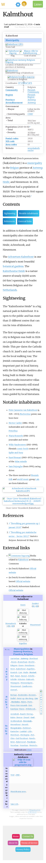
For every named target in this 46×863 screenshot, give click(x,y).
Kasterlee (14, 731)
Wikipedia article (34, 810)
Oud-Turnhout (22, 738)
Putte (29, 702)
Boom (14, 662)
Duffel (13, 698)
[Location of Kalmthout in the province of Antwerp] (23, 62)
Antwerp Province (22, 651)
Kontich (13, 672)
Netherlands (10, 290)
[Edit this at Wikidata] (23, 765)
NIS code (10, 141)
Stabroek (30, 679)
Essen (22, 605)
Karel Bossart (15, 457)
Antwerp (32, 100)
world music (23, 479)
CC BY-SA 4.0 (32, 812)
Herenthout (15, 724)
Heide (6, 181)
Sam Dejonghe (16, 466)
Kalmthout (23, 559)
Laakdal (23, 731)
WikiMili (7, 4)
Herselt (25, 724)
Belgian (14, 167)
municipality (34, 163)
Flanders (18, 654)
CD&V (30, 114)
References (9, 221)
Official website (23, 581)
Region (9, 95)
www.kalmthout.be (34, 149)
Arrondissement (14, 102)
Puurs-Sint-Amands (18, 705)
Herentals (27, 721)
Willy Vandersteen (17, 444)
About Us (13, 843)
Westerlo (33, 745)
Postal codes (12, 138)
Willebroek (30, 709)
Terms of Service (29, 843)
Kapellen (23, 643)
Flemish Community (33, 91)
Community (12, 90)
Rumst (24, 676)
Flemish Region (31, 96)
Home (16, 836)
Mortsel (32, 672)
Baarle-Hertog (26, 714)
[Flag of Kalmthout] (13, 53)
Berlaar (13, 695)
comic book (22, 448)
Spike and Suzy (16, 452)
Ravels (32, 738)
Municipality (12, 40)
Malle (25, 672)
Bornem (32, 695)
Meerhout (14, 735)
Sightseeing (9, 213)
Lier (36, 698)
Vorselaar (14, 745)
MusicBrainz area (18, 791)
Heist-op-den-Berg (25, 698)
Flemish (35, 475)
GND (18, 775)
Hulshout (27, 728)
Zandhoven (27, 686)
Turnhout (31, 742)
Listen (38, 4)
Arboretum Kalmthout (21, 256)
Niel (12, 676)
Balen (12, 717)
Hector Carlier (15, 423)
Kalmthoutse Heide (14, 271)
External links (25, 221)
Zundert (35, 603)
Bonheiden (22, 695)
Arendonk (14, 714)
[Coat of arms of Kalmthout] (30, 53)
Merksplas (24, 735)
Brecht (31, 662)
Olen (12, 738)
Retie (12, 742)
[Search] (24, 3)
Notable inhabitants (28, 213)
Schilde (13, 679)
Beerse (19, 717)
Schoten (21, 679)
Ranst (17, 676)
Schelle (31, 676)
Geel (32, 717)
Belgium (28, 654)
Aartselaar (15, 658)
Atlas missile (21, 461)
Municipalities (22, 649)
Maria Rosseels (16, 436)
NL (34, 606)
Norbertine (25, 414)
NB (37, 606)
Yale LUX (14, 804)
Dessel (26, 717)
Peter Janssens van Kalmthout (23, 410)
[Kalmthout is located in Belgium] (21, 77)
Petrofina (13, 431)
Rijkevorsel (21, 742)
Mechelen (6, 702)
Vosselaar (24, 745)
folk (11, 479)
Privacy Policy (23, 849)
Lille (30, 731)
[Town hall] (14, 44)
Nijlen (23, 702)
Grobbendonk (16, 721)
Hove (12, 669)
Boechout (34, 658)
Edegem (13, 665)
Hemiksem (29, 665)
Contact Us (28, 836)
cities (29, 750)
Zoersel (13, 690)
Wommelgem (27, 683)
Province (10, 100)
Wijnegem (14, 683)
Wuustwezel (35, 625)
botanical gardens (13, 266)
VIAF (12, 775)
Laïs (37, 479)
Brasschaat (22, 662)
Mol (32, 735)
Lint (20, 672)
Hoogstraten (15, 728)
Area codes (11, 144)
